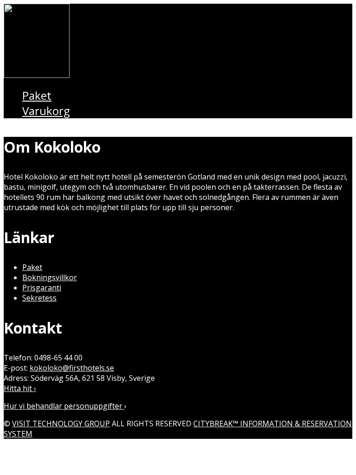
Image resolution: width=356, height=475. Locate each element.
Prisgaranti (41, 287)
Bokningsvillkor (49, 277)
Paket (32, 267)
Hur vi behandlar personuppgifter (64, 406)
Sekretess (39, 298)
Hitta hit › (20, 388)
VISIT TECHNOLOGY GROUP (61, 423)
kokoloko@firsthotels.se (72, 368)
